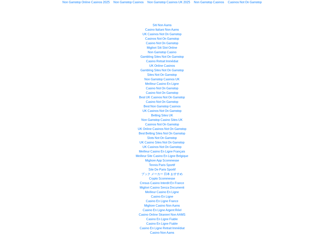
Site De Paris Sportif (162, 169)
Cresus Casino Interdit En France (162, 183)
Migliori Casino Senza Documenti (162, 187)
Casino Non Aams (162, 232)
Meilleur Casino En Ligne (162, 83)
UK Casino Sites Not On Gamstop (162, 142)
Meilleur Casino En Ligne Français (162, 151)
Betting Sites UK (162, 115)
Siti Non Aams (162, 25)
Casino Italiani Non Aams (162, 29)
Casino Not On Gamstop (162, 43)
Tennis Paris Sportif (162, 165)
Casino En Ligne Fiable (162, 219)
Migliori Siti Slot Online (162, 47)
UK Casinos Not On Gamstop (162, 34)
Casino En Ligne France (162, 201)
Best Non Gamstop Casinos (162, 106)
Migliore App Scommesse (162, 160)
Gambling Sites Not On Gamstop (162, 56)
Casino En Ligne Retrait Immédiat (162, 228)
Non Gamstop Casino (162, 52)
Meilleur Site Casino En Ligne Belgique (162, 156)
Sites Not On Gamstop (162, 74)
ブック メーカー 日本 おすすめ (162, 174)
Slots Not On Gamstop (162, 137)
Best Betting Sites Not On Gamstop (162, 133)
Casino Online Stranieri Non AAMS (162, 214)
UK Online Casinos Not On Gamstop (162, 128)
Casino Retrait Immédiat (162, 61)
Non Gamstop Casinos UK (162, 79)
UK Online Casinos (162, 65)
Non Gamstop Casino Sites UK (162, 119)
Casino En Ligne (162, 196)
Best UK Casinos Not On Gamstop (162, 97)
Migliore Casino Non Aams (162, 205)
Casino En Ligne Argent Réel (162, 210)
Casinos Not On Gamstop (162, 38)
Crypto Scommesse (162, 178)
